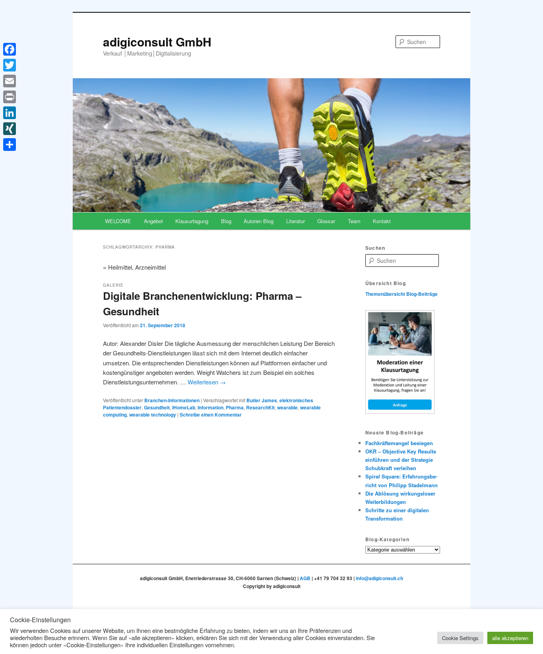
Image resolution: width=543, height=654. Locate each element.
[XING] (9, 129)
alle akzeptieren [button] (510, 638)
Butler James (261, 400)
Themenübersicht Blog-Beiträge (401, 293)
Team (354, 221)
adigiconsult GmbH (157, 41)
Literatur (295, 221)
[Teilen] (9, 144)
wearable (287, 407)
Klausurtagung (191, 221)
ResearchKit (260, 407)
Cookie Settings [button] (460, 638)
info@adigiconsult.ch (379, 578)
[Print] (9, 97)
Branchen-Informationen (172, 400)
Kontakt (382, 221)
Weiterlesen (207, 382)
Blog (226, 221)
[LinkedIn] (9, 113)
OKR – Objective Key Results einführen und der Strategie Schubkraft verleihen (400, 460)
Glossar (326, 221)
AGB (305, 578)
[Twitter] (9, 65)
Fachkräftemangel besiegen (399, 443)
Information (210, 407)
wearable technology (152, 414)
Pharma (235, 407)
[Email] (9, 81)
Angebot (153, 221)
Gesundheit (157, 407)
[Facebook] (9, 49)
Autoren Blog (258, 221)
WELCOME (118, 221)
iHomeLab (183, 407)
